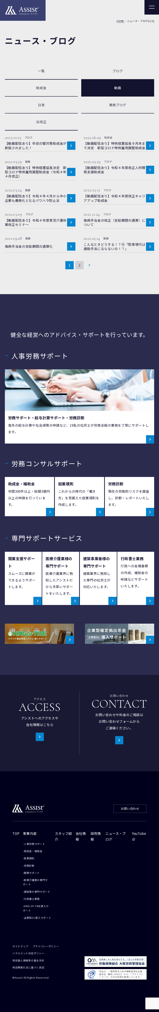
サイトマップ (20, 946)
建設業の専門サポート (37, 891)
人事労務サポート (34, 844)
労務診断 (29, 865)
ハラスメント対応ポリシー (28, 953)
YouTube (139, 833)
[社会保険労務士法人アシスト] (23, 10)
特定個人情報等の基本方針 (28, 960)
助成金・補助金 (33, 851)
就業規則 (29, 858)
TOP (16, 833)
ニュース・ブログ (115, 836)
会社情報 (81, 836)
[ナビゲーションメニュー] (151, 7)
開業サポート (32, 873)
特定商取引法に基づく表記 (28, 967)
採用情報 (96, 836)
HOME (120, 21)
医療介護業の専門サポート (35, 882)
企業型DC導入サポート (37, 918)
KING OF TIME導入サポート (36, 908)
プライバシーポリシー (46, 946)
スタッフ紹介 (63, 836)
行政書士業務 (32, 899)
